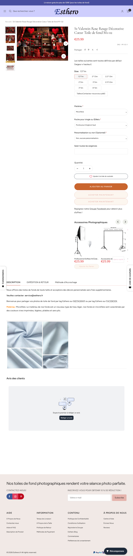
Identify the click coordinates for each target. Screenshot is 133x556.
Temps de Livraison (44, 519)
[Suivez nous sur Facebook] (9, 496)
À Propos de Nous (13, 519)
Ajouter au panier (86, 266)
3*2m (95, 82)
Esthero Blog (73, 532)
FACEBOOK (111, 301)
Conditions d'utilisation (76, 523)
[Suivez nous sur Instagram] (15, 496)
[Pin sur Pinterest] (88, 50)
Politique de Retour (44, 528)
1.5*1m (81, 76)
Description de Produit (15, 532)
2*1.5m (95, 76)
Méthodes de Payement (46, 532)
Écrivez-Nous (109, 523)
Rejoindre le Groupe (75, 528)
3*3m (81, 88)
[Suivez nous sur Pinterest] (21, 496)
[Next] (66, 43)
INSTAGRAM (79, 301)
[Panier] (128, 11)
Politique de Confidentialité (78, 519)
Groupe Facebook (97, 209)
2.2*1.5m (108, 76)
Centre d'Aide (109, 519)
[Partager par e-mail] (97, 50)
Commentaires (73, 536)
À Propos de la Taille (44, 523)
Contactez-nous (12, 523)
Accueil (8, 22)
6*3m (95, 88)
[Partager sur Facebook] (85, 50)
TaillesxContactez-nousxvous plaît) (91, 94)
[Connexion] (122, 11)
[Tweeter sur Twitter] (93, 50)
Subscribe (119, 497)
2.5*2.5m (109, 82)
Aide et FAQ (11, 528)
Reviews (107, 528)
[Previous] (118, 221)
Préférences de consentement (79, 541)
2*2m (81, 82)
